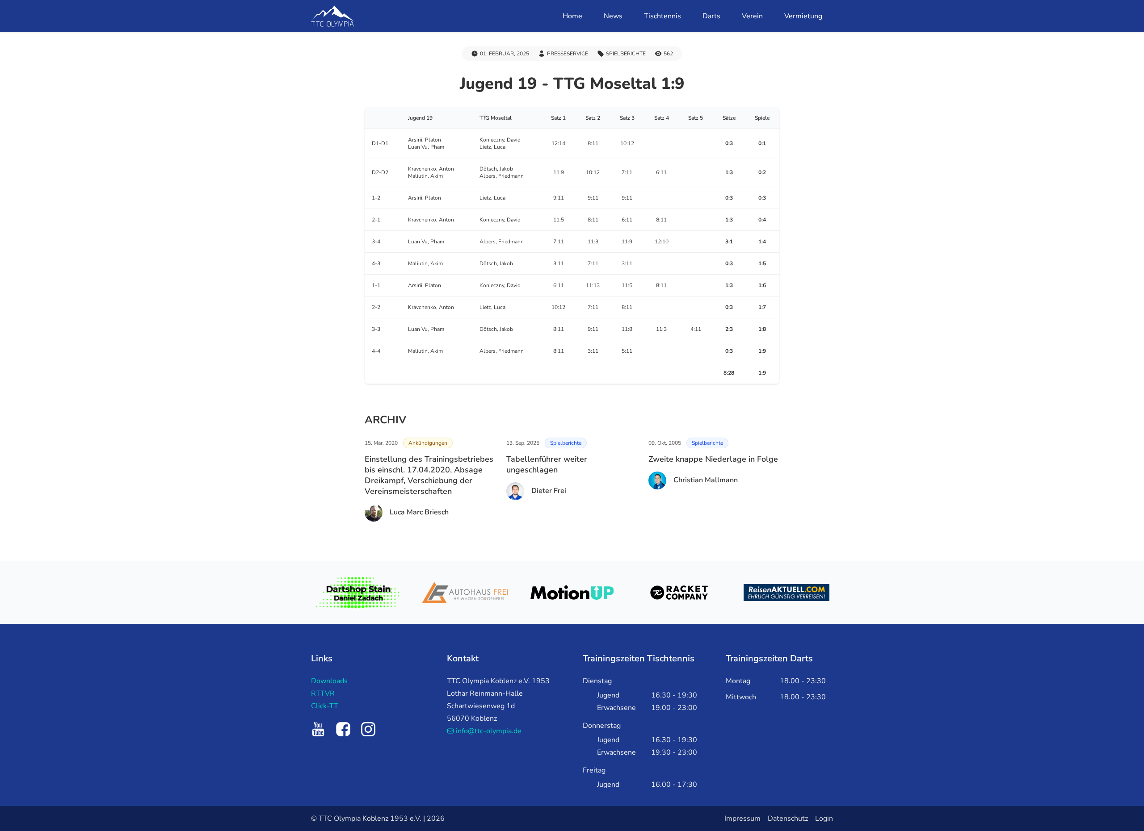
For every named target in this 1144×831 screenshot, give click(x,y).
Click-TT (324, 706)
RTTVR (323, 693)
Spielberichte (565, 443)
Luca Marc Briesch (419, 512)
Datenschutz (788, 818)
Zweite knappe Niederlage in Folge (713, 459)
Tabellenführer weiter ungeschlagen (546, 464)
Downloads (329, 681)
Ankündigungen (427, 443)
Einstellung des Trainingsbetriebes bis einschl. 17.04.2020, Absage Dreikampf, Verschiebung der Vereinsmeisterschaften (429, 475)
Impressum (742, 818)
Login (824, 818)
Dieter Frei (548, 491)
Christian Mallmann (705, 480)
